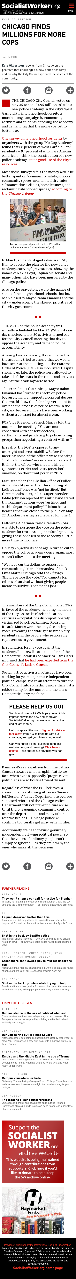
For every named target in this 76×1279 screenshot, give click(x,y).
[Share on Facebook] (27, 93)
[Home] (31, 6)
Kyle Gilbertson (16, 19)
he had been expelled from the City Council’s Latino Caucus (37, 662)
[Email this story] (49, 93)
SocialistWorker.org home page (38, 1267)
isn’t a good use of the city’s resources (36, 161)
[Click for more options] (70, 93)
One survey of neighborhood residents (32, 138)
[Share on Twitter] (6, 93)
